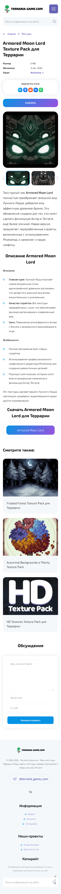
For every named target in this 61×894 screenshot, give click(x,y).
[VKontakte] (35, 90)
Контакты (31, 819)
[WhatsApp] (41, 90)
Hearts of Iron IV (31, 849)
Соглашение (31, 823)
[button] (57, 178)
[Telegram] (20, 90)
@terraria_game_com (33, 779)
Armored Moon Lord (30, 430)
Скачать (30, 102)
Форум (31, 814)
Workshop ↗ (37, 72)
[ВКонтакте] (30, 792)
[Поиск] (54, 21)
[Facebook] (25, 90)
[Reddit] (30, 90)
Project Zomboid (31, 844)
